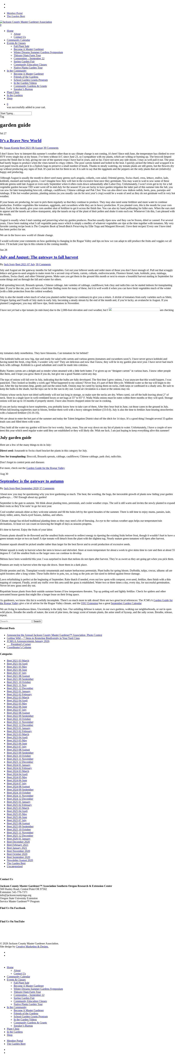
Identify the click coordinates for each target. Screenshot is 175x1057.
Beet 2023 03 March (18, 734)
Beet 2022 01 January (18, 691)
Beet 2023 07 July (16, 746)
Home (10, 967)
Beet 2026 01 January (18, 838)
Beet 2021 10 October (19, 682)
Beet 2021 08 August (31, 147)
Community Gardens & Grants (30, 1022)
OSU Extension (89, 603)
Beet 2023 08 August (18, 749)
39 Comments (50, 147)
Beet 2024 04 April (17, 774)
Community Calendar (18, 976)
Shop (9, 1034)
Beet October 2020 (17, 854)
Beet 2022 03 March (18, 697)
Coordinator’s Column (19, 647)
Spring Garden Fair (24, 998)
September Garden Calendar (126, 603)
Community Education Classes (30, 1001)
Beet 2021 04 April (17, 663)
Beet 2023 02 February (19, 731)
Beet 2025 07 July (16, 820)
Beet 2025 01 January (18, 801)
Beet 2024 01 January (18, 765)
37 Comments (46, 488)
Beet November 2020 (18, 851)
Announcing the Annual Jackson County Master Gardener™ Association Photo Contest (54, 635)
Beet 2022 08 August (18, 712)
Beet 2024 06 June (17, 780)
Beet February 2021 (17, 844)
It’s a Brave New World (20, 140)
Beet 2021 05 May (17, 666)
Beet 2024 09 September (20, 789)
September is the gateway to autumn (32, 481)
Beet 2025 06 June (17, 817)
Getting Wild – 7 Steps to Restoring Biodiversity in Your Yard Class (43, 638)
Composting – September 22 (29, 995)
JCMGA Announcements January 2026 (28, 641)
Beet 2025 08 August (18, 823)
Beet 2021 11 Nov (17, 685)
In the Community (16, 1007)
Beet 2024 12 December (20, 798)
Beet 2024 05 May (17, 777)
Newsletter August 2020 (20, 860)
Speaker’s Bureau (23, 1025)
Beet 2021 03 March (18, 660)
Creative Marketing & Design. (32, 946)
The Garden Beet (16, 863)
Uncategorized (15, 866)
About (17, 970)
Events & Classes (16, 979)
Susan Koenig (11, 147)
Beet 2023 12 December (20, 762)
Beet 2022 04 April (17, 700)
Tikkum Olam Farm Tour (27, 991)
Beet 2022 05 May (17, 703)
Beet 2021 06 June (17, 669)
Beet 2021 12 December (20, 688)
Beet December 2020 (18, 841)
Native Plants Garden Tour (28, 1004)
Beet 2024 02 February (19, 768)
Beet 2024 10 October (19, 792)
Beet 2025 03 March (18, 808)
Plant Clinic (13, 1028)
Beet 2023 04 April (17, 737)
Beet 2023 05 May (17, 740)
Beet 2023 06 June (17, 743)
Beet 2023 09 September (20, 752)
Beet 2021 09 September (20, 679)
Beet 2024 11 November (20, 795)
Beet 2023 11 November (20, 758)
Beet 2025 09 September (20, 826)
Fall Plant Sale (21, 982)
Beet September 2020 (27, 488)
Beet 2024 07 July (16, 783)
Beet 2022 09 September (20, 715)
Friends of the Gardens (26, 1013)
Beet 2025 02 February (19, 804)
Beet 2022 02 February (19, 694)
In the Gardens (15, 1031)
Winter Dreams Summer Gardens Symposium (38, 988)
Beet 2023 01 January (18, 728)
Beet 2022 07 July (16, 709)
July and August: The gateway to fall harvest (39, 257)
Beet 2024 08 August (18, 786)
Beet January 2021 (17, 847)
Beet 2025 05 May (17, 814)
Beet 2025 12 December (20, 835)
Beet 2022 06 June (17, 706)
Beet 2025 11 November (20, 832)
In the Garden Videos (25, 1019)
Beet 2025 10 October (19, 829)
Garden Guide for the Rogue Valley (45, 468)
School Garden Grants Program (31, 1016)
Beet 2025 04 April (17, 811)
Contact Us (20, 973)
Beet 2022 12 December (20, 725)
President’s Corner (19, 644)
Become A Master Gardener (29, 985)
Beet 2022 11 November (20, 722)
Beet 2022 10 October (19, 719)
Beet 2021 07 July (25, 264)
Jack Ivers (9, 264)
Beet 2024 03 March (18, 771)
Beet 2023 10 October (19, 755)
